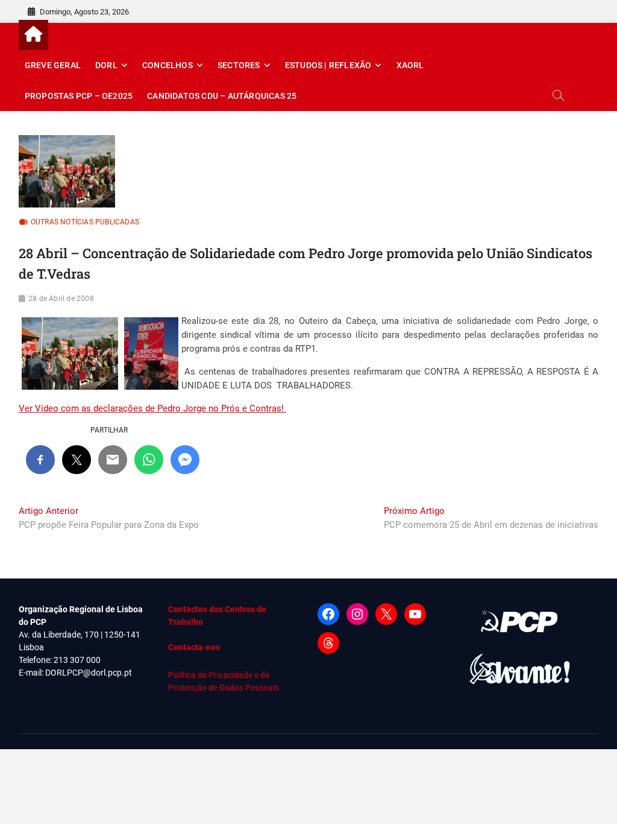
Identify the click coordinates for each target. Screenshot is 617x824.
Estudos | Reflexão (328, 65)
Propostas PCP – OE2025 (79, 96)
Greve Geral (53, 65)
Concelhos (167, 65)
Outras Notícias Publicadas (85, 222)
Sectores (239, 65)
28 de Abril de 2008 (61, 298)
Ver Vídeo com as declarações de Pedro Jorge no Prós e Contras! (152, 408)
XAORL (410, 65)
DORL (106, 65)
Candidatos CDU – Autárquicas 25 (221, 96)
